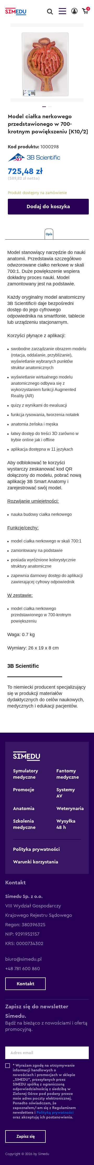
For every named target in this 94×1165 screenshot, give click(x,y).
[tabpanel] (47, 62)
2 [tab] (50, 106)
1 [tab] (44, 106)
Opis (49, 234)
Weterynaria (70, 808)
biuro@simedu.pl (23, 959)
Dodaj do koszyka (48, 206)
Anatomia (23, 808)
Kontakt (25, 983)
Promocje (23, 789)
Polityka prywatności (36, 849)
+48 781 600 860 (22, 968)
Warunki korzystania (35, 861)
